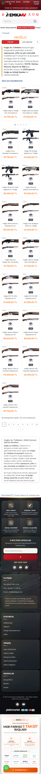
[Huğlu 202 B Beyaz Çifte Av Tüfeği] (30, 209)
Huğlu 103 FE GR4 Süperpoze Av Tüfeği (10, 297)
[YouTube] (20, 567)
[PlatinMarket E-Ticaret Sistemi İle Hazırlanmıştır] (13, 710)
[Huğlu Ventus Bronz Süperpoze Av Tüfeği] (10, 209)
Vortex (6, 687)
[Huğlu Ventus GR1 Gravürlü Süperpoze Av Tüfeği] (30, 354)
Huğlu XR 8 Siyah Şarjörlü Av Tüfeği (30, 152)
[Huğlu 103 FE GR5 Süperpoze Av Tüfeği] (30, 281)
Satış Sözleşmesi (10, 649)
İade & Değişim (9, 665)
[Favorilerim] (33, 14)
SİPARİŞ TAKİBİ (36, 3)
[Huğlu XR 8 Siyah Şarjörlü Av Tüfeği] (30, 136)
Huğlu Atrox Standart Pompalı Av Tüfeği (10, 152)
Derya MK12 (8, 680)
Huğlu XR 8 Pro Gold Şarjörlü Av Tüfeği (10, 188)
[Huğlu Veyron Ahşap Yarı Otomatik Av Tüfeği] (11, 96)
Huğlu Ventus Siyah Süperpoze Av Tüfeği (30, 333)
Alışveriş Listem (9, 657)
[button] (15, 125)
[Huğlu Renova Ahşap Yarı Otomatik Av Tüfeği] (10, 245)
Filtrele (10, 42)
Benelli (6, 683)
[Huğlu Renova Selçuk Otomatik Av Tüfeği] (30, 96)
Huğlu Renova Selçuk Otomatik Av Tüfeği (30, 112)
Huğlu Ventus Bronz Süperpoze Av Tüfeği (10, 225)
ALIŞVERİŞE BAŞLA (22, 770)
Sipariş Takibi (9, 653)
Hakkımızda (8, 623)
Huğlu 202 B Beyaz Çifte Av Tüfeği (30, 225)
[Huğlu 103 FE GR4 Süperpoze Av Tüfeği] (10, 281)
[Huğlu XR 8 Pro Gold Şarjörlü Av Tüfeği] (10, 173)
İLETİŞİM (26, 2)
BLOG (18, 2)
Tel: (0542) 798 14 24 (11, 584)
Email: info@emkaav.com (13, 592)
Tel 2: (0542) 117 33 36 (12, 588)
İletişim (6, 627)
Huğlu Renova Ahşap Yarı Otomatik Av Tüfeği (10, 261)
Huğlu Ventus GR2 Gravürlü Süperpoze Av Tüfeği (10, 406)
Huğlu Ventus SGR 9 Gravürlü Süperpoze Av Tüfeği (10, 370)
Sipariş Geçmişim (10, 661)
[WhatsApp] (26, 567)
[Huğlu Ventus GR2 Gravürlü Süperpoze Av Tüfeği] (10, 390)
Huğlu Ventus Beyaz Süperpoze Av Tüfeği (10, 333)
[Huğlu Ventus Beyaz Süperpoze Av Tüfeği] (10, 318)
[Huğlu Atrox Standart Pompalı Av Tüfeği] (10, 136)
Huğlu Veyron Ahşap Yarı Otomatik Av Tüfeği (30, 261)
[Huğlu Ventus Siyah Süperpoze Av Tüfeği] (30, 318)
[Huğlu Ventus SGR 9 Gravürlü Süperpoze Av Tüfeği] (10, 354)
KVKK (6, 634)
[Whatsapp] (6, 768)
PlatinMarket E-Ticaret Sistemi (13, 495)
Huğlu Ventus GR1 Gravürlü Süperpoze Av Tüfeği (30, 370)
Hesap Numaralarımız (12, 630)
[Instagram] (14, 567)
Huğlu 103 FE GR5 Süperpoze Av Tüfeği (30, 297)
